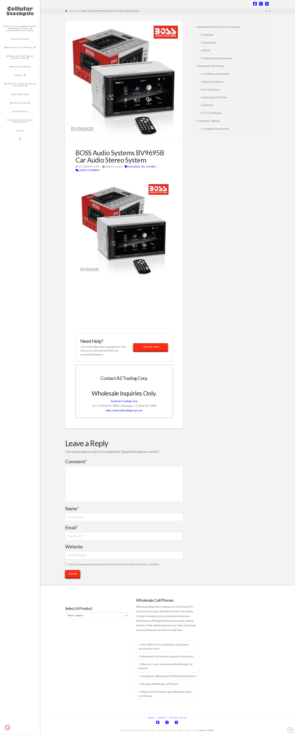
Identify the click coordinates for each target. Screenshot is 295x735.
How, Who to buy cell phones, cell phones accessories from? (164, 646)
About (151, 718)
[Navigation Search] (20, 139)
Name (72, 508)
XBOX (206, 50)
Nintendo (208, 34)
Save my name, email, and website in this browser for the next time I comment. (114, 564)
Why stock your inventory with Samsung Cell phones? (166, 666)
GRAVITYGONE (206, 730)
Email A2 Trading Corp (124, 401)
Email (71, 527)
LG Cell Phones (211, 89)
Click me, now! (150, 346)
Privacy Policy (178, 718)
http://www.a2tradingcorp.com (124, 410)
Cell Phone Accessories (216, 73)
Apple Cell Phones (213, 81)
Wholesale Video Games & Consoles (219, 26)
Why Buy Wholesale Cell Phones (159, 683)
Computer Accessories (215, 128)
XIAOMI (207, 105)
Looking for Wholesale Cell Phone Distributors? (168, 676)
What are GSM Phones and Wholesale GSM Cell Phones (165, 693)
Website (74, 546)
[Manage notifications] (7, 727)
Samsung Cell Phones (214, 97)
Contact (162, 718)
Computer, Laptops (209, 120)
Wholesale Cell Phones (141, 166)
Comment (76, 461)
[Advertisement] (115, 177)
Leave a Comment (89, 170)
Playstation (209, 42)
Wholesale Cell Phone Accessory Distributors (167, 656)
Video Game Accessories (217, 58)
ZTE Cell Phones (212, 112)
